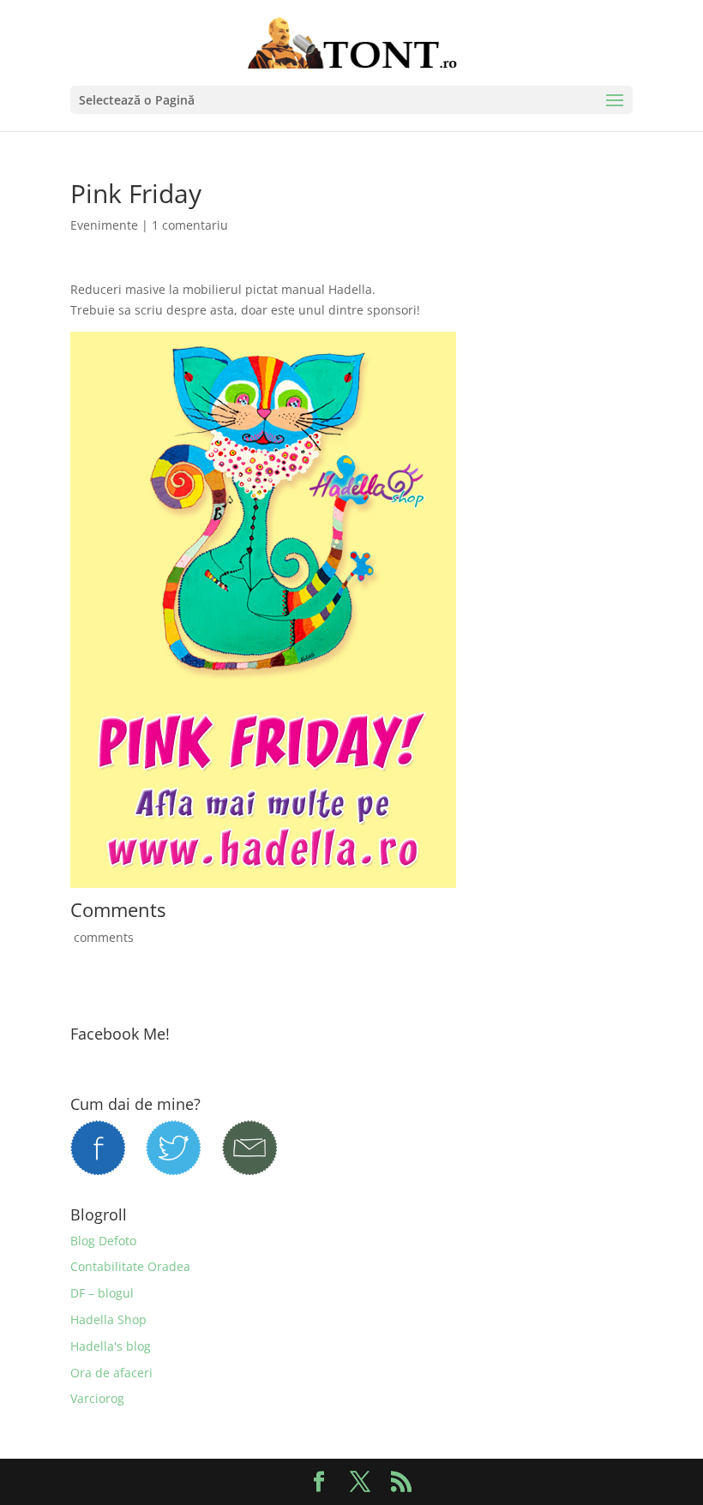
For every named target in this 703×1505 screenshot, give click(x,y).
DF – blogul (102, 1293)
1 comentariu (190, 225)
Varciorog (97, 1398)
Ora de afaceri (111, 1372)
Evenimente (104, 225)
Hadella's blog (110, 1346)
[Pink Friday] (263, 878)
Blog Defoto (103, 1240)
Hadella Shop (108, 1319)
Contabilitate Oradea (130, 1266)
